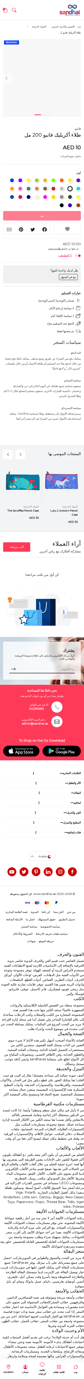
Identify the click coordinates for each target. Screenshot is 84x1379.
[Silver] (61, 188)
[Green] (70, 197)
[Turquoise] (78, 188)
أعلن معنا (58, 912)
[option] (42, 78)
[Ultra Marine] (12, 180)
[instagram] (60, 871)
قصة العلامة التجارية (17, 912)
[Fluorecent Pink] (45, 197)
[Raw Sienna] (36, 188)
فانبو (78, 129)
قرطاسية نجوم (55, 248)
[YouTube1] (11, 871)
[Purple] (78, 180)
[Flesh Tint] (36, 197)
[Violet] (20, 180)
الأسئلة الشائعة (14, 919)
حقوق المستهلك (47, 919)
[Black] (61, 205)
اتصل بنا (30, 919)
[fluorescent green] (53, 180)
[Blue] (70, 205)
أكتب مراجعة (17, 547)
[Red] (53, 188)
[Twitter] (23, 871)
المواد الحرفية (39, 26)
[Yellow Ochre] (45, 180)
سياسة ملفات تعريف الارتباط (52, 933)
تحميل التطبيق (67, 919)
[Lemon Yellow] (78, 197)
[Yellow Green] (36, 180)
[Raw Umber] (45, 188)
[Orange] (12, 188)
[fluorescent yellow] (70, 180)
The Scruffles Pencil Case (23, 510)
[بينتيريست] (36, 871)
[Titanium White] (70, 188)
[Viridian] (28, 188)
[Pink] (20, 188)
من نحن (71, 912)
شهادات (31, 941)
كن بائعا (46, 912)
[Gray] (61, 197)
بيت (79, 26)
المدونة (35, 912)
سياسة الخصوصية (50, 926)
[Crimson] (20, 197)
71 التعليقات (65, 255)
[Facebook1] (72, 871)
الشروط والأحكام (22, 933)
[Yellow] (28, 180)
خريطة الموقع (46, 941)
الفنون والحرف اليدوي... (62, 26)
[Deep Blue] (28, 197)
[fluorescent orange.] (61, 180)
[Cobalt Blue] (12, 197)
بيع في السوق (68, 277)
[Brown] (78, 205)
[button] (14, 10)
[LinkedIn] (48, 871)
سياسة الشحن (29, 926)
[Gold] (53, 197)
